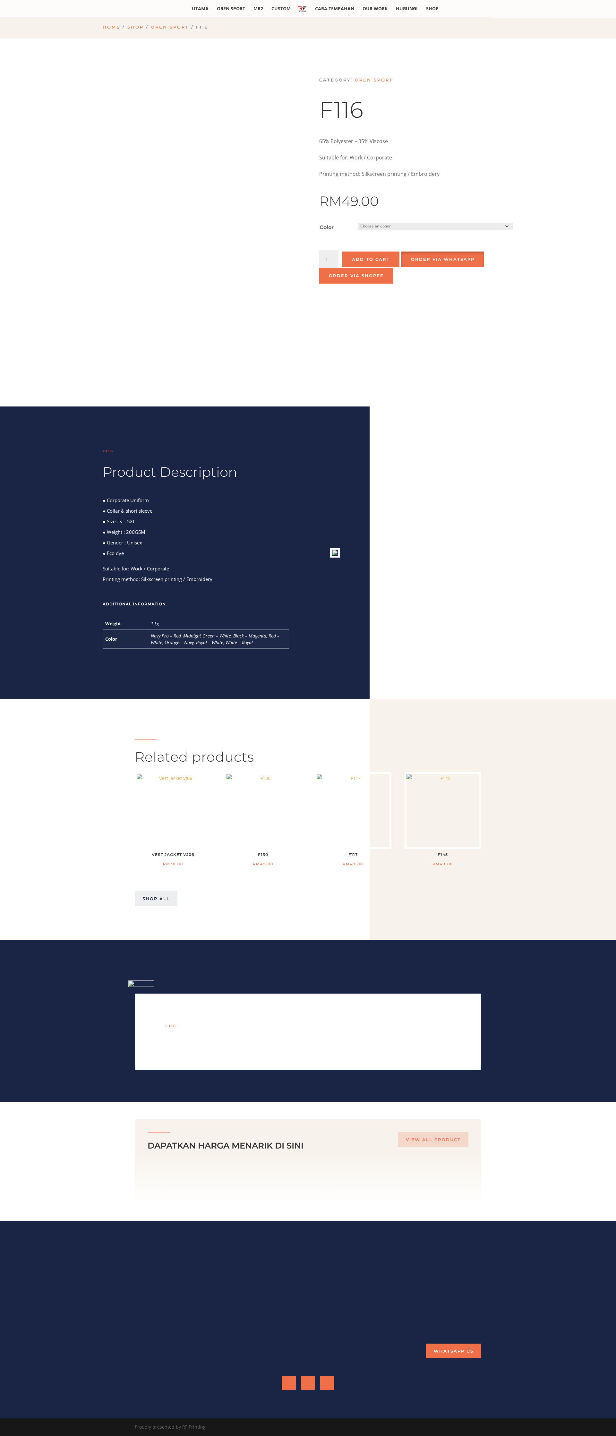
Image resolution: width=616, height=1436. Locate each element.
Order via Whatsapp (443, 259)
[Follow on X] (308, 1383)
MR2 (258, 9)
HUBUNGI (407, 9)
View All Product (433, 1139)
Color (327, 227)
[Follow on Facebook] (289, 1383)
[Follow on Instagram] (327, 1383)
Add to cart (371, 259)
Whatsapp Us (454, 1351)
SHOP (432, 9)
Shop (135, 27)
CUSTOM (281, 9)
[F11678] (335, 554)
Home (111, 27)
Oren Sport (170, 27)
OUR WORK (375, 9)
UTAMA (200, 9)
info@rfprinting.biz (427, 1289)
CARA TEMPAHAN (334, 9)
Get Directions (331, 1317)
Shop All (156, 898)
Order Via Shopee (356, 275)
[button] (442, 258)
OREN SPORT (231, 9)
